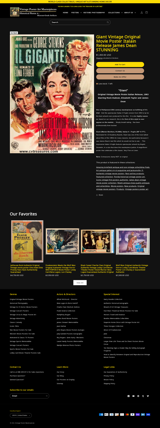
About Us (128, 12)
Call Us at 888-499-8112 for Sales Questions (27, 372)
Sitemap (60, 383)
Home (65, 12)
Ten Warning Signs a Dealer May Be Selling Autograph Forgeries (124, 349)
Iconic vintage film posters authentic (112, 180)
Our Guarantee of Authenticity (115, 372)
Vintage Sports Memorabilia (20, 341)
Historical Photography (19, 303)
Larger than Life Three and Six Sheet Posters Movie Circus (124, 342)
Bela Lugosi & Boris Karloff (67, 303)
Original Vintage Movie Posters (22, 299)
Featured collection (104, 177)
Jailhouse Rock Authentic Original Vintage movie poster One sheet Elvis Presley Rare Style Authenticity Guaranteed (26, 268)
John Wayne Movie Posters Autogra (70, 330)
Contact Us (120, 71)
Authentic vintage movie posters (110, 173)
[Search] (107, 22)
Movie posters (117, 186)
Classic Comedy (16, 322)
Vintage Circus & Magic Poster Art (23, 315)
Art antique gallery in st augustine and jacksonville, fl (119, 170)
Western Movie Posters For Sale (22, 334)
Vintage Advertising (17, 318)
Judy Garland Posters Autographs (69, 334)
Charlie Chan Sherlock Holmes (68, 307)
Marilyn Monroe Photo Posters (69, 345)
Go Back (14, 33)
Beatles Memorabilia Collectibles (116, 318)
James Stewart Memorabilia (67, 322)
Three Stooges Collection (113, 326)
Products (120, 189)
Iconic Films (14, 326)
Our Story (60, 372)
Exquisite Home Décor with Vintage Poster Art (122, 322)
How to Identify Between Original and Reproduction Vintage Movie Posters (127, 355)
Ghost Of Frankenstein (112, 330)
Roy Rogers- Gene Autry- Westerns (70, 337)
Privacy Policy (109, 376)
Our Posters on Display (66, 380)
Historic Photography (94, 12)
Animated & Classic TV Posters (22, 337)
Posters (75, 12)
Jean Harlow (61, 326)
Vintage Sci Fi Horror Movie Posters (23, 307)
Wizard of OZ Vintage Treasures (116, 307)
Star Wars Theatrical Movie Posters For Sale (121, 311)
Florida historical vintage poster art (129, 177)
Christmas (107, 337)
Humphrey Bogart (64, 315)
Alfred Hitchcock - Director (67, 299)
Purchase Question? (17, 376)
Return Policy (109, 380)
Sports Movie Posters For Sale (21, 349)
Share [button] (101, 195)
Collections (114, 12)
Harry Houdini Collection (113, 299)
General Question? (17, 380)
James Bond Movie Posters (67, 318)
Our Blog (60, 376)
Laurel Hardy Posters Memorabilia (70, 341)
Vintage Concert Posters (19, 311)
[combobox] (80, 22)
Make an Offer (120, 77)
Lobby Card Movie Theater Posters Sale (25, 353)
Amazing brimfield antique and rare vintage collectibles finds (123, 167)
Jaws (105, 334)
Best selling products (134, 173)
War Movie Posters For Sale (20, 330)
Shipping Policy (109, 383)
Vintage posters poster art (136, 189)
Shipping (99, 58)
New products (130, 186)
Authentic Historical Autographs (116, 303)
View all (80, 283)
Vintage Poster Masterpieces (25, 423)
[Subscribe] (46, 395)
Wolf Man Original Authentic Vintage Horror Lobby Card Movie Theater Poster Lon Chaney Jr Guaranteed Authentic (132, 268)
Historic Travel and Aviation (114, 315)
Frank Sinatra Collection (66, 311)
